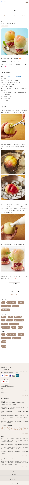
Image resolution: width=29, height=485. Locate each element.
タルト (4, 316)
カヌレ (10, 316)
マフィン (20, 302)
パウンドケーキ (6, 306)
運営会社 (14, 477)
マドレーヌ (18, 316)
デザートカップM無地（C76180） (13, 76)
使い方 (4, 331)
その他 (20, 327)
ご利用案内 (14, 474)
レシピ (4, 314)
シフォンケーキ (11, 302)
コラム (4, 300)
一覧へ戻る (14, 283)
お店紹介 (15, 306)
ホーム (14, 471)
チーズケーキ (5, 327)
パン (3, 302)
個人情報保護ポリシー (14, 479)
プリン (14, 327)
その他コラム (5, 309)
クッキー (9, 320)
